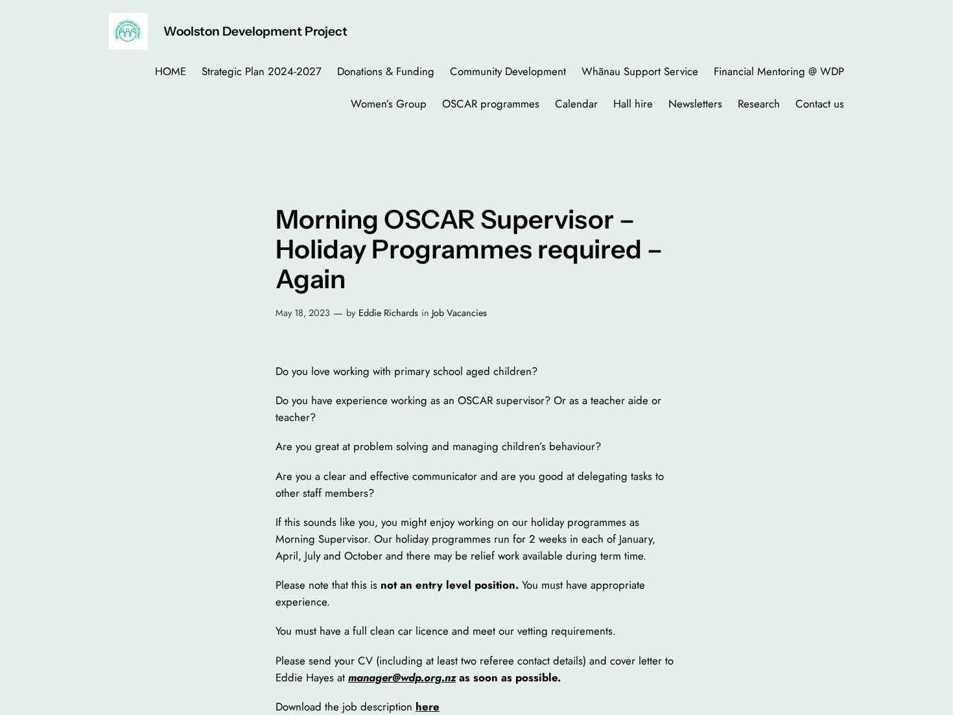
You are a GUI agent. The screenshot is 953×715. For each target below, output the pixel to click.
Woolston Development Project (255, 31)
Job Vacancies (459, 312)
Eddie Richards (388, 312)
